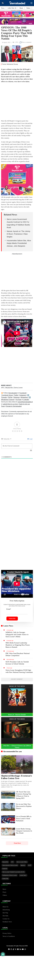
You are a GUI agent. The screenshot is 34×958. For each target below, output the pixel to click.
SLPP (29, 865)
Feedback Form (7, 922)
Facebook (22, 393)
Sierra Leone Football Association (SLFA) (13, 872)
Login (31, 439)
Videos (28, 8)
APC (3, 387)
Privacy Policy (7, 933)
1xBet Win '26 (12, 8)
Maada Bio (9, 387)
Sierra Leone (18, 387)
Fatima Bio (5, 878)
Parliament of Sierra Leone (9, 875)
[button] (31, 3)
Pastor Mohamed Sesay (10, 64)
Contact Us (6, 919)
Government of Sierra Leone (10, 865)
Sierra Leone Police (22, 862)
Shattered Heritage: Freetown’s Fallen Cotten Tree (16, 777)
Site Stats (5, 916)
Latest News (8, 626)
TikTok (10, 397)
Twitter (16, 395)
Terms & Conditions (9, 936)
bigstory (23, 865)
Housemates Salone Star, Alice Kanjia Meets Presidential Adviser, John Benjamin (19, 243)
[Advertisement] (17, 101)
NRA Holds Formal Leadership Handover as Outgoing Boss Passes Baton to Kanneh (18, 645)
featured (4, 868)
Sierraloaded (12, 393)
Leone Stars (23, 875)
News (2, 8)
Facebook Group (7, 395)
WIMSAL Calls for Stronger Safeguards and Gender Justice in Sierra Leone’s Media (17, 634)
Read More (17, 843)
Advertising (6, 909)
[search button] (2, 3)
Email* (8, 609)
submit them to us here (10, 404)
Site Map (5, 913)
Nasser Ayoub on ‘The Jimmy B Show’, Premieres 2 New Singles (18, 234)
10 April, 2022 (6, 42)
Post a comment (26, 42)
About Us (5, 907)
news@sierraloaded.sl (25, 402)
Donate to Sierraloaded (14, 406)
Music (21, 8)
